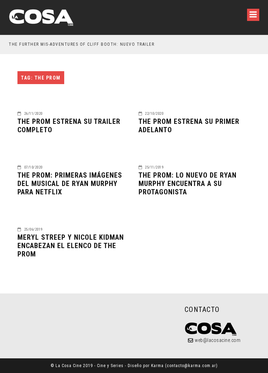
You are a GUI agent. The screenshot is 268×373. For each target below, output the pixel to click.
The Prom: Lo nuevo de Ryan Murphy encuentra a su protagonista (188, 183)
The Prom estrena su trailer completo (68, 125)
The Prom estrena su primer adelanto (189, 125)
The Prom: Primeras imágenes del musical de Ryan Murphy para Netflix (69, 183)
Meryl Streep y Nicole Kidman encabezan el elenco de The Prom (70, 245)
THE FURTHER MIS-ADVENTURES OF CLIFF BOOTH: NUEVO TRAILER (81, 44)
